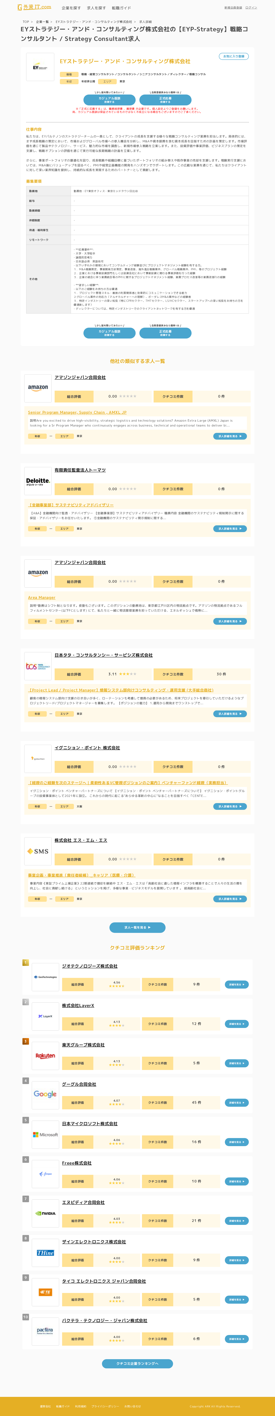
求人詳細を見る (228, 436)
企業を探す (71, 8)
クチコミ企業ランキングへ (137, 1363)
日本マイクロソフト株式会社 (89, 1123)
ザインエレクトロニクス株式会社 (94, 1242)
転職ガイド (121, 8)
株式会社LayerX (78, 1005)
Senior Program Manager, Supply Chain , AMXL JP (77, 412)
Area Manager (42, 597)
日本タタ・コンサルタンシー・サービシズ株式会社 (104, 655)
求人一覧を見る (135, 927)
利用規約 (80, 1406)
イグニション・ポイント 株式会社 (87, 747)
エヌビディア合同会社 (83, 1202)
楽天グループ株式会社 (83, 1045)
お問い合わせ (132, 1406)
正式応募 (165, 100)
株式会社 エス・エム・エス (81, 840)
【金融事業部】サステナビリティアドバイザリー (71, 505)
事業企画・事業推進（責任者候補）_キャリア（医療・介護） (81, 875)
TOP (26, 22)
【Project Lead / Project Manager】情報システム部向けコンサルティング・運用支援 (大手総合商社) (120, 690)
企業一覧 (42, 22)
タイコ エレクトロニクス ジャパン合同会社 (104, 1281)
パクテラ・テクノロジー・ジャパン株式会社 (104, 1320)
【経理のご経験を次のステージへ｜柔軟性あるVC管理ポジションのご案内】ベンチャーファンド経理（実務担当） (128, 782)
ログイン (251, 8)
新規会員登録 (233, 8)
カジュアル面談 (110, 100)
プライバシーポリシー (105, 1406)
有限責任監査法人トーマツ (80, 470)
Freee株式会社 (77, 1163)
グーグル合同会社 (79, 1084)
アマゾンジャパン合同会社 (80, 377)
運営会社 (45, 1406)
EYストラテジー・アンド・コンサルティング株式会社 (94, 22)
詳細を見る (235, 984)
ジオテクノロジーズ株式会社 (89, 966)
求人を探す (96, 8)
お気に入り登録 (233, 56)
